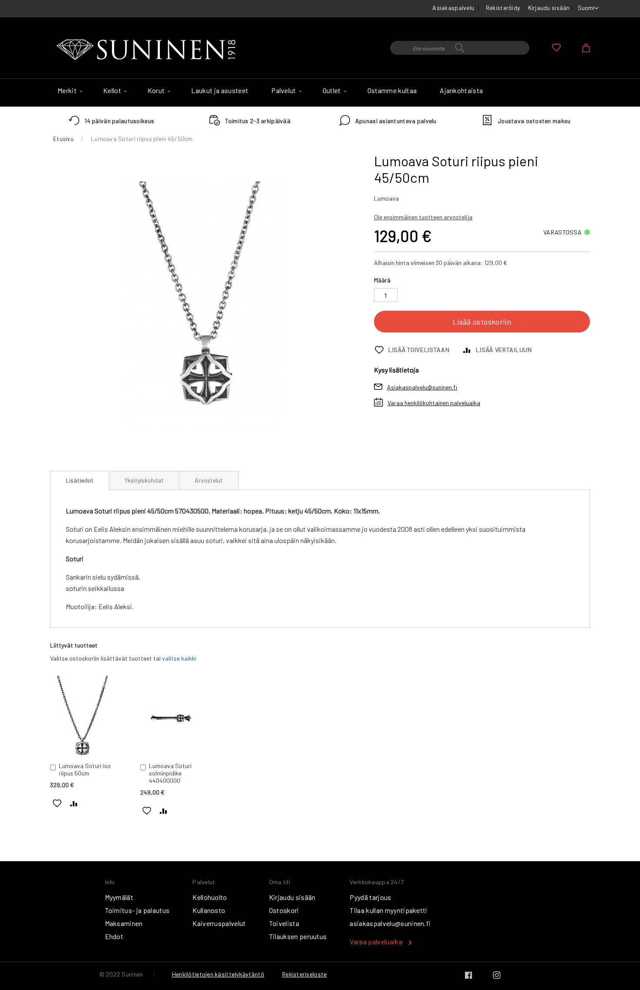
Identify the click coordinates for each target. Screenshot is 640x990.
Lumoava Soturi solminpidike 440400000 (170, 773)
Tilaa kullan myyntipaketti (388, 910)
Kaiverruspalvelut (219, 923)
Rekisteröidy (503, 7)
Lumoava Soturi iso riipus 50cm (85, 769)
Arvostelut (209, 480)
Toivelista (284, 923)
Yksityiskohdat (144, 480)
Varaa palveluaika (376, 941)
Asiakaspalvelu (453, 7)
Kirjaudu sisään (549, 7)
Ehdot (114, 936)
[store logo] (148, 50)
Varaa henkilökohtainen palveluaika (433, 402)
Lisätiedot (80, 480)
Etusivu (63, 138)
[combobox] (459, 48)
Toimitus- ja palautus (137, 910)
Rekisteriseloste (304, 974)
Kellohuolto (209, 897)
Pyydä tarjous (370, 897)
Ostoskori (284, 910)
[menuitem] (68, 90)
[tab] (79, 480)
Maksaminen (124, 923)
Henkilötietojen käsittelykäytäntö (218, 974)
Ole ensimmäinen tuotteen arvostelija (423, 217)
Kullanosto (208, 910)
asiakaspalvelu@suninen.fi (390, 923)
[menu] (320, 93)
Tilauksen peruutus (298, 936)
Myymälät (119, 897)
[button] (588, 8)
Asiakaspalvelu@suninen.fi (422, 387)
